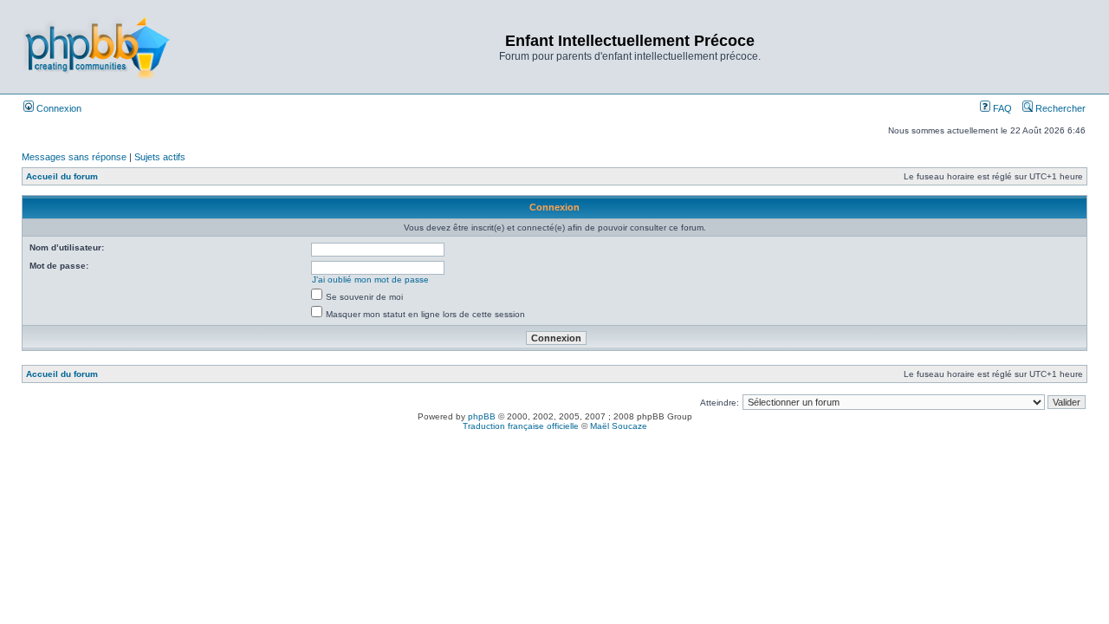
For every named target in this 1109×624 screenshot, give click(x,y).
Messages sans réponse (74, 157)
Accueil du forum (62, 176)
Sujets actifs (159, 157)
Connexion (57, 108)
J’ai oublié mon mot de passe (370, 279)
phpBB (482, 416)
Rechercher (1059, 108)
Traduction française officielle (521, 426)
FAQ (1001, 108)
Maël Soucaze (618, 426)
